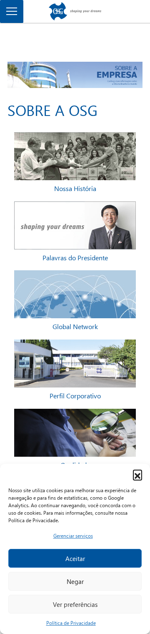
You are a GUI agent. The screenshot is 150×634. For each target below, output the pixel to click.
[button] (137, 474)
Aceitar (75, 558)
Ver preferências (75, 604)
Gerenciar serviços (73, 536)
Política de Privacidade (71, 623)
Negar (75, 581)
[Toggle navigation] (11, 11)
